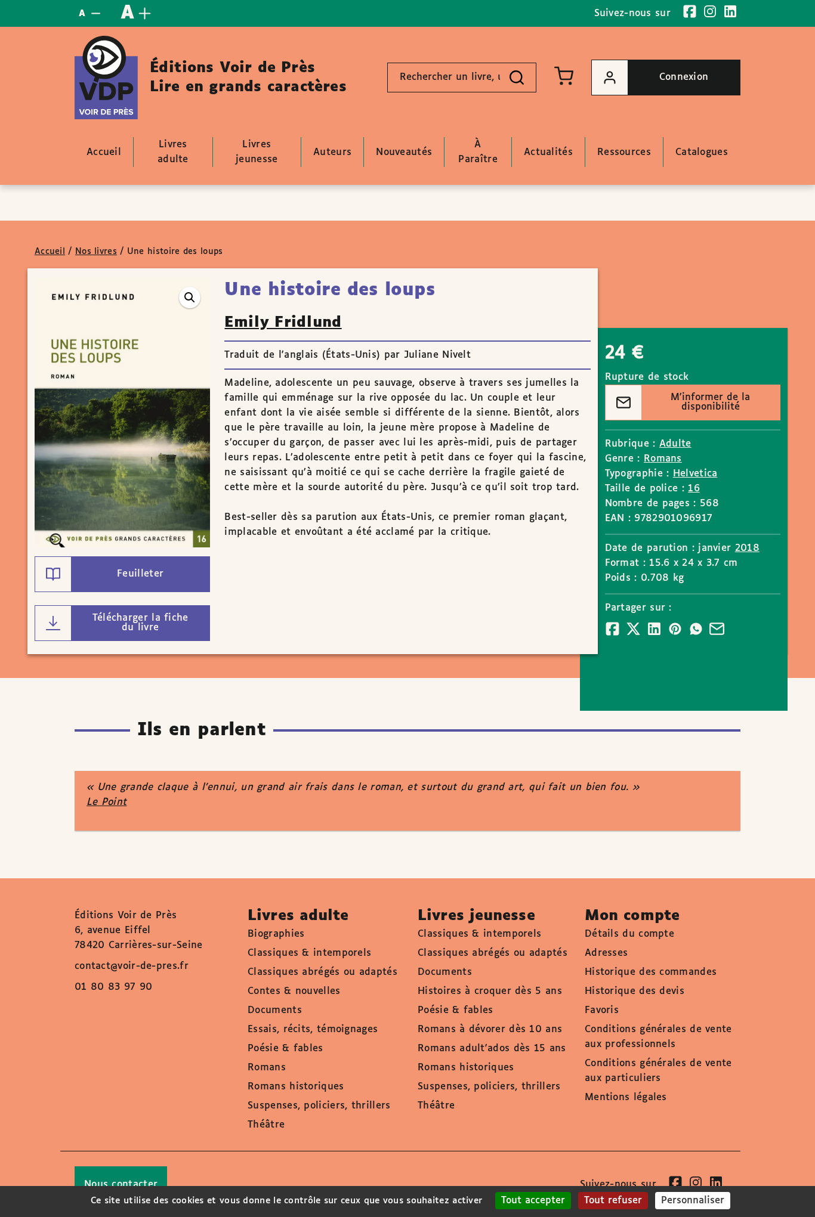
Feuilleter (140, 574)
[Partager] (612, 628)
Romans (663, 459)
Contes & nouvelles (294, 991)
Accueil (50, 251)
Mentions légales (626, 1097)
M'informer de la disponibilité (710, 402)
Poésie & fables (285, 1048)
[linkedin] (730, 11)
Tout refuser (613, 1201)
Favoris (602, 1010)
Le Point (106, 802)
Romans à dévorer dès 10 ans (490, 1029)
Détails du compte (629, 934)
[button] (189, 297)
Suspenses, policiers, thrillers (319, 1106)
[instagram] (710, 11)
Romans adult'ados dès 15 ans (492, 1048)
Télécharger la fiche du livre (140, 623)
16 (694, 489)
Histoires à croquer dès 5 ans (490, 991)
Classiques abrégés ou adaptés (322, 972)
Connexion (684, 77)
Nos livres (96, 251)
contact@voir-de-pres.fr (132, 966)
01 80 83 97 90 (113, 987)
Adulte (675, 444)
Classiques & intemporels (309, 953)
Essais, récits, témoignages (313, 1029)
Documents (275, 1010)
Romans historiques (296, 1087)
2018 (747, 548)
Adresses (606, 953)
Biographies (276, 934)
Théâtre (266, 1125)
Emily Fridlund (282, 322)
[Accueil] (106, 77)
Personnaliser (692, 1201)
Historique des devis (634, 991)
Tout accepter (533, 1201)
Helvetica (695, 474)
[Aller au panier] (563, 75)
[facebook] (690, 11)
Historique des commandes (651, 972)
